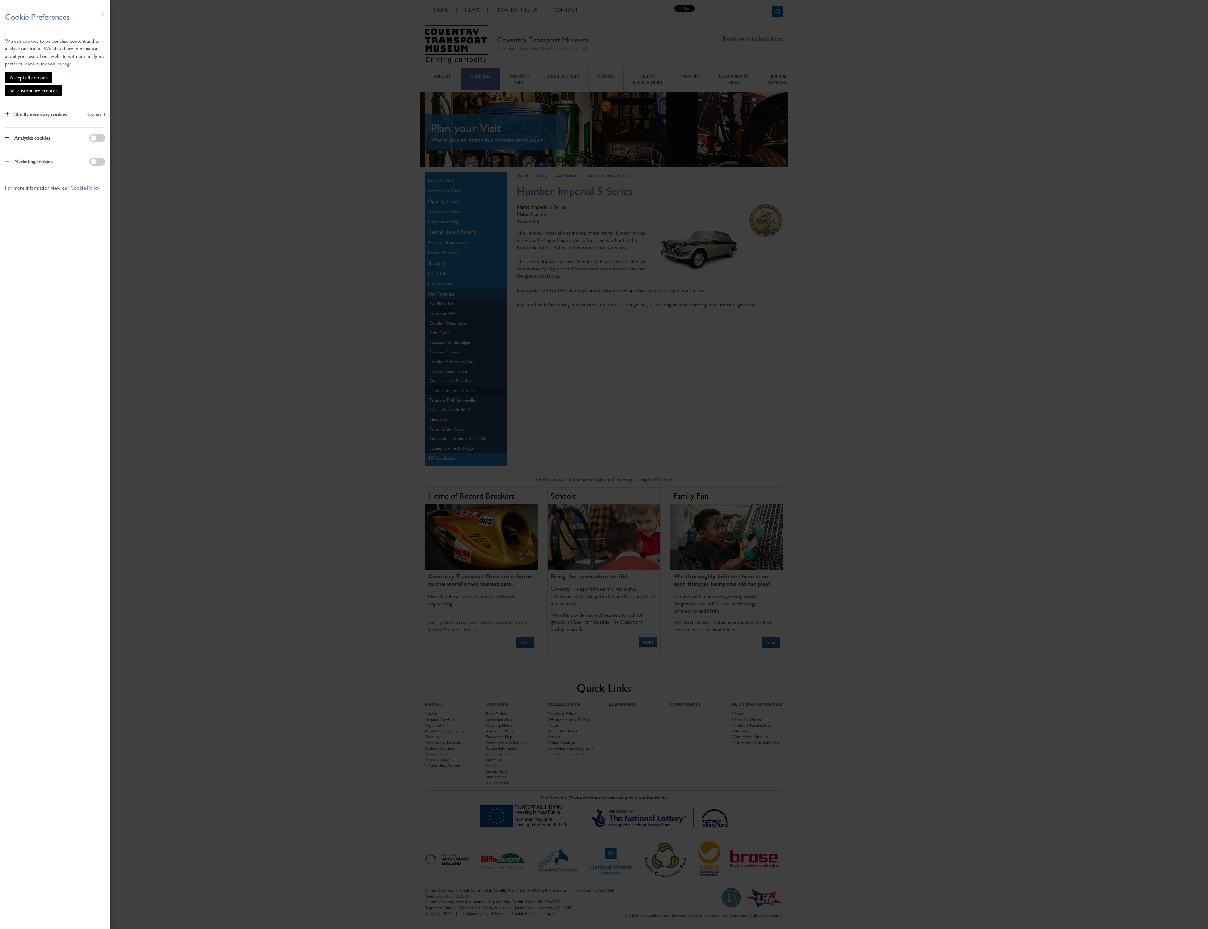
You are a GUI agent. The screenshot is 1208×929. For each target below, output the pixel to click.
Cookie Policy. (85, 187)
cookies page (58, 63)
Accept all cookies (29, 77)
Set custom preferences (34, 90)
